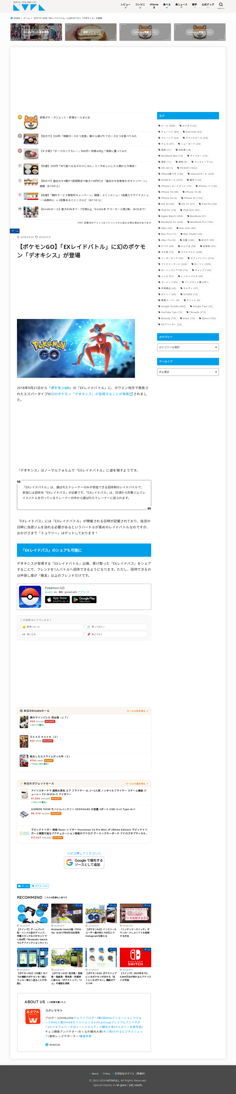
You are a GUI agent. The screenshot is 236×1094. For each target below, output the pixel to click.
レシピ (167, 276)
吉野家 (209, 246)
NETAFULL (112, 1080)
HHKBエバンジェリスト (80, 1022)
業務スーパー (170, 300)
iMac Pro (168, 240)
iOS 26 (167, 204)
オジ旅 (107, 1031)
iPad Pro (209, 204)
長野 (166, 149)
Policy (106, 1073)
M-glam (121, 1085)
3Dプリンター (171, 324)
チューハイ (170, 131)
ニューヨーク (191, 143)
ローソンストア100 (174, 270)
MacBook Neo (172, 155)
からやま (188, 246)
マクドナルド (191, 252)
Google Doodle (173, 306)
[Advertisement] (84, 79)
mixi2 (189, 318)
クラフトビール (197, 137)
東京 (166, 161)
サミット (193, 300)
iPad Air (168, 210)
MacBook (198, 216)
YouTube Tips (171, 312)
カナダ (189, 125)
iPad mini (191, 210)
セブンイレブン (202, 258)
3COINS (190, 294)
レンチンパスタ (192, 276)
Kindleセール (172, 180)
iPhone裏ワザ (172, 173)
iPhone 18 (169, 192)
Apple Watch (172, 216)
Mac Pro (168, 234)
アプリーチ (83, 592)
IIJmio (209, 318)
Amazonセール (202, 173)
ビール (168, 125)
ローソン (202, 264)
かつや (167, 246)
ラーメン (169, 282)
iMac (166, 228)
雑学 (196, 180)
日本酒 (184, 149)
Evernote (194, 131)
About (95, 1073)
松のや (208, 240)
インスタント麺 (197, 282)
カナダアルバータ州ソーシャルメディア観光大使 (81, 1027)
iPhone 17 (208, 186)
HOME (17, 18)
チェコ (167, 143)
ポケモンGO (41, 886)
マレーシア (170, 137)
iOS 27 (188, 204)
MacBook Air (172, 222)
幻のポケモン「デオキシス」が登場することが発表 (90, 394)
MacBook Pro (201, 222)
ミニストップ (203, 161)
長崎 (182, 161)
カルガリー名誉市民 (128, 1027)
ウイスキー (199, 155)
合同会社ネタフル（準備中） (131, 1073)
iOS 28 (167, 168)
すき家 (167, 252)
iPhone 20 (169, 198)
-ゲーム (26, 18)
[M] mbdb (135, 1085)
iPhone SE (193, 198)
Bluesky (168, 318)
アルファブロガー (85, 1018)
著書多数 (86, 1036)
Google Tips (203, 306)
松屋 (189, 240)
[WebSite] (52, 1044)
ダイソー (168, 294)
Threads (197, 312)
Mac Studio (192, 234)
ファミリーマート (174, 264)
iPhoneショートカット (176, 186)
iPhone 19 (193, 192)
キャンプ (203, 270)
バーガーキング (172, 258)
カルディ (190, 288)
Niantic (49, 592)
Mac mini (187, 228)
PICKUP (188, 168)
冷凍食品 (168, 288)
